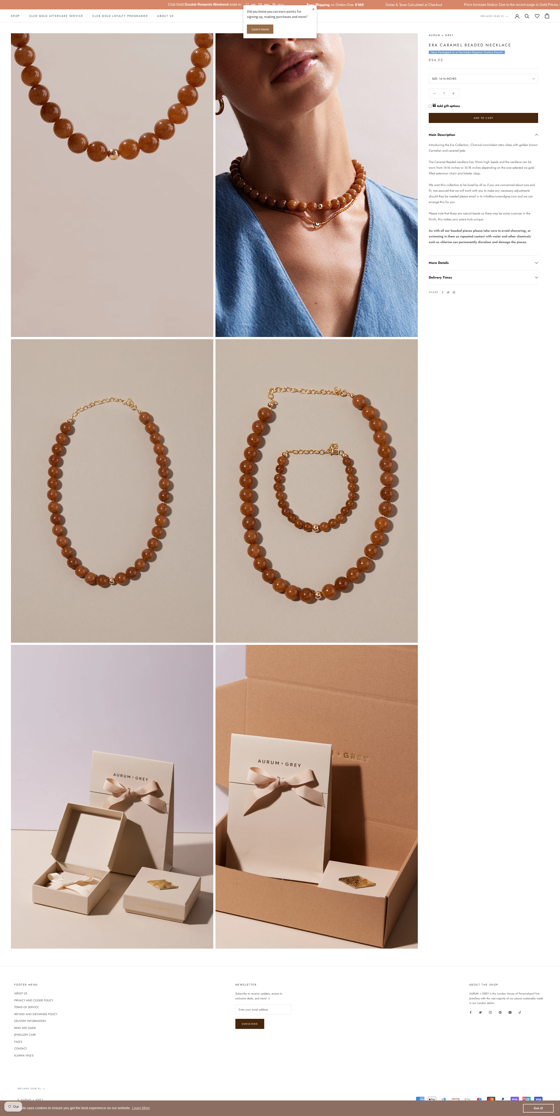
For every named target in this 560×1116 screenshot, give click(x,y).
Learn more (260, 29)
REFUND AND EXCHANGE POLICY (35, 1014)
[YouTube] (510, 1012)
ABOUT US (165, 16)
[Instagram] (490, 1012)
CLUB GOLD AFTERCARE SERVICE (56, 16)
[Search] (527, 16)
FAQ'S (18, 1042)
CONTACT (20, 1048)
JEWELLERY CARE (25, 1035)
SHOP (15, 16)
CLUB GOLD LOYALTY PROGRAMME (120, 16)
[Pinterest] (454, 292)
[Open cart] (547, 15)
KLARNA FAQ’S (23, 1055)
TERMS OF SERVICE (26, 1007)
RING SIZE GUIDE (25, 1028)
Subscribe (250, 1024)
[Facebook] (442, 292)
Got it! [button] (538, 1108)
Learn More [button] (141, 1108)
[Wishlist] (537, 16)
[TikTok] (519, 1012)
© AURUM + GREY (31, 1099)
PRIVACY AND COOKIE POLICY (33, 1000)
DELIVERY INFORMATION (30, 1021)
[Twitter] (448, 292)
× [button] (313, 9)
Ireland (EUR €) (492, 16)
